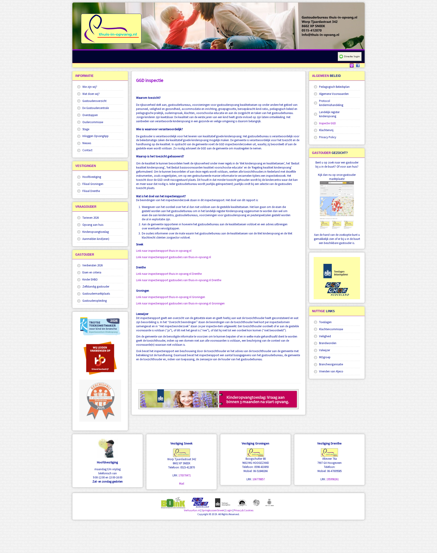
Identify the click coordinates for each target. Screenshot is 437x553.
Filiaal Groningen (92, 184)
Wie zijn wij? (89, 86)
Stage (85, 129)
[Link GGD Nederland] (200, 502)
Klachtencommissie (331, 329)
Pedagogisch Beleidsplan (334, 86)
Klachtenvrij (326, 130)
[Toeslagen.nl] (337, 271)
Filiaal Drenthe (91, 191)
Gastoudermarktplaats (96, 293)
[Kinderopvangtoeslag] (223, 502)
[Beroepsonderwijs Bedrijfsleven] (100, 357)
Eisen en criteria (91, 272)
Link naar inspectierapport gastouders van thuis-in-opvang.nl (173, 257)
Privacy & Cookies (243, 510)
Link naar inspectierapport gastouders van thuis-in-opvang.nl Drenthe (178, 280)
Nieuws (86, 143)
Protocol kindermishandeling (331, 103)
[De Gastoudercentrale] (242, 502)
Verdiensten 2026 (92, 265)
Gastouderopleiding (94, 300)
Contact (87, 150)
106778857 (258, 479)
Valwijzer (324, 350)
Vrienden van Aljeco (331, 371)
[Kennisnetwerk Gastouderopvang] (256, 502)
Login (229, 510)
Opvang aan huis (92, 224)
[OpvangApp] (349, 56)
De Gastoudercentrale (95, 108)
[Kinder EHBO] (269, 502)
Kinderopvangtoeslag (95, 232)
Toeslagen (325, 322)
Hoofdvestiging (91, 177)
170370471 (184, 475)
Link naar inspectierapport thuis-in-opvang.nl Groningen (170, 297)
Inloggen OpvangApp (95, 136)
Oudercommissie (92, 122)
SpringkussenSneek (213, 510)
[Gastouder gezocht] (337, 205)
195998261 (332, 479)
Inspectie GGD (327, 123)
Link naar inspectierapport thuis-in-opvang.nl (163, 250)
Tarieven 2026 (90, 217)
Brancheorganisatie (331, 364)
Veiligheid (325, 336)
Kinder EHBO (90, 279)
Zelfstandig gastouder (95, 286)
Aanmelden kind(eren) (95, 239)
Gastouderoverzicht (94, 101)
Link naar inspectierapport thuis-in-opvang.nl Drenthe (169, 273)
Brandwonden (327, 343)
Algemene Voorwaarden (334, 94)
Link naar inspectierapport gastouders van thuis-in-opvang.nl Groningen (180, 303)
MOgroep (324, 357)
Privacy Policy (327, 137)
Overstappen (90, 115)
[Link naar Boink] (173, 502)
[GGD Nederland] (337, 289)
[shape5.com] (218, 533)
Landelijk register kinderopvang (329, 114)
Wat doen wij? (91, 94)
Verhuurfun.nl (192, 510)
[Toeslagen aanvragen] (218, 399)
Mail (181, 483)
